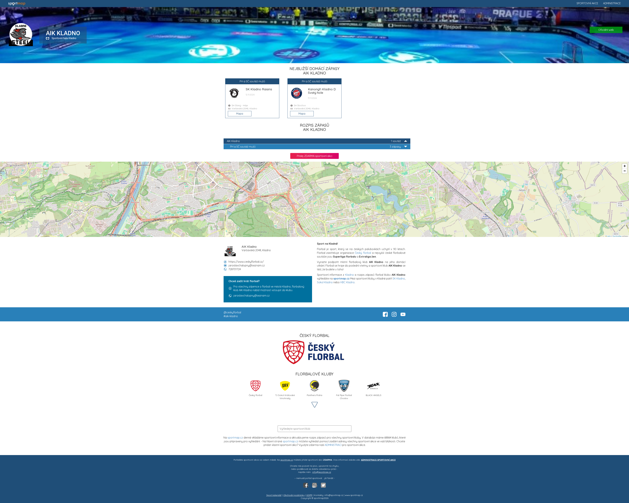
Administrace (612, 3)
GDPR (309, 495)
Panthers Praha (314, 395)
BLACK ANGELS (373, 395)
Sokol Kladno (325, 282)
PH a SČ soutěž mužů (315, 146)
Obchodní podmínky (294, 495)
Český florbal (363, 252)
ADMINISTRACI (333, 445)
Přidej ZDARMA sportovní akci (314, 156)
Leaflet (608, 236)
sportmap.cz (235, 437)
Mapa (239, 113)
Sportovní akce (587, 3)
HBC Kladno (347, 282)
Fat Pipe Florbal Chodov (344, 396)
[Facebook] (306, 485)
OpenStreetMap (617, 236)
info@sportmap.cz (321, 472)
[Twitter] (323, 485)
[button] (624, 166)
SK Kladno (399, 278)
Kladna (349, 274)
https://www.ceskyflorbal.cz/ (246, 261)
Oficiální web (606, 29)
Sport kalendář (274, 495)
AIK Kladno (314, 141)
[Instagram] (315, 485)
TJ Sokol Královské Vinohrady (285, 396)
